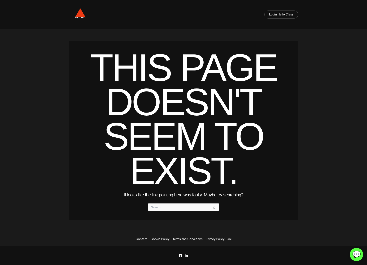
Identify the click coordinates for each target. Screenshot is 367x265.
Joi (229, 239)
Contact (142, 239)
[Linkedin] (186, 255)
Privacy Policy (215, 239)
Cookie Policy (160, 239)
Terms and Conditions (187, 239)
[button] (281, 15)
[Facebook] (180, 255)
